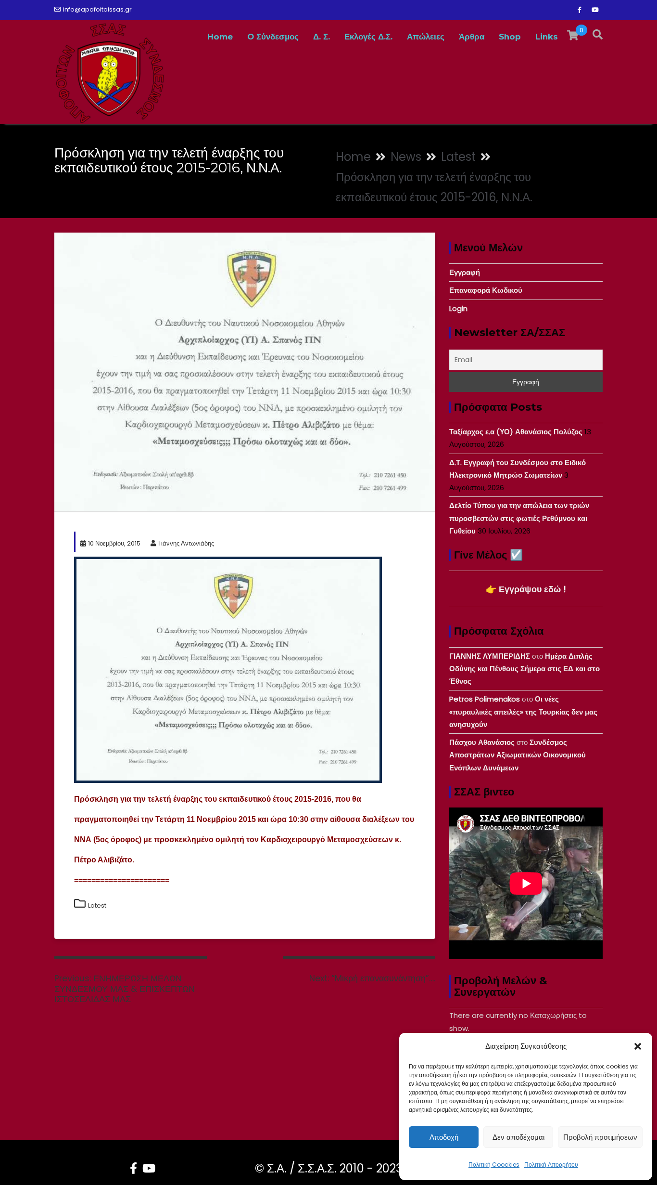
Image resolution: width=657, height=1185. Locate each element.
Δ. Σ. (321, 36)
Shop (510, 36)
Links (546, 36)
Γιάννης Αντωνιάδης (186, 543)
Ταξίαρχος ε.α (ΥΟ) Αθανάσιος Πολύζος (515, 432)
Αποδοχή (444, 1137)
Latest (97, 905)
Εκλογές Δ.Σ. (368, 36)
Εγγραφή (464, 272)
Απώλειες (425, 36)
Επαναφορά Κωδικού (485, 290)
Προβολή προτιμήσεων (600, 1137)
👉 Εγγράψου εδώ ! (526, 589)
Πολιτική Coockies (493, 1164)
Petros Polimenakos (484, 699)
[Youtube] (595, 10)
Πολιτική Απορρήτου (551, 1164)
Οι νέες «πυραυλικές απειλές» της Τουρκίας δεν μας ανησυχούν (523, 711)
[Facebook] (579, 10)
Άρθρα (471, 36)
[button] (638, 1046)
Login (458, 308)
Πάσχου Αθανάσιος (482, 742)
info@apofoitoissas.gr (97, 9)
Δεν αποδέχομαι (518, 1137)
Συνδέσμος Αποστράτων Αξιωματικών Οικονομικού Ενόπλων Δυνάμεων (517, 755)
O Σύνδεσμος (273, 36)
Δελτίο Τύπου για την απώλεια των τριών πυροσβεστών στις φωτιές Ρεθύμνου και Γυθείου (519, 518)
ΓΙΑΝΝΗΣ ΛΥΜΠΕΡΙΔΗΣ (489, 656)
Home (220, 36)
